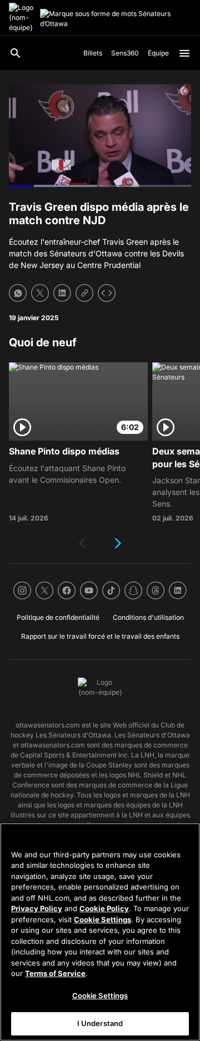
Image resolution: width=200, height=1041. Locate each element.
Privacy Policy (36, 908)
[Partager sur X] (40, 293)
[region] (100, 932)
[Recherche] (15, 53)
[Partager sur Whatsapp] (18, 293)
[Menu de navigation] (184, 53)
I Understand (100, 1023)
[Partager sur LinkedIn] (62, 293)
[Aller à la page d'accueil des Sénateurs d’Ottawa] (22, 18)
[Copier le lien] (84, 293)
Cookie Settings (102, 919)
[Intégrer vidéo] (107, 293)
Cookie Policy (104, 908)
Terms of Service (55, 973)
